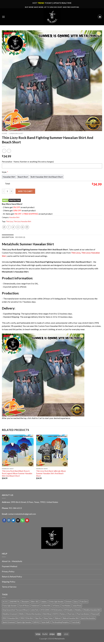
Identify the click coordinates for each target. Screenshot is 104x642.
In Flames (56, 606)
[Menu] (3, 17)
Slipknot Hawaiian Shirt (71, 618)
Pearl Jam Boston (83, 614)
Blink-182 (34, 602)
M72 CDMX (45, 610)
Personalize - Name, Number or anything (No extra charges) (28, 161)
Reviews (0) (20, 237)
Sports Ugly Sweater (24, 622)
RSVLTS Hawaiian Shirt (11, 618)
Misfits (21, 614)
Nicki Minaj (47, 614)
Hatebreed (35, 606)
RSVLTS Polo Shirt (27, 618)
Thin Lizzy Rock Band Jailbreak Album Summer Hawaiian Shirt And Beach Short (51, 473)
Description (8, 237)
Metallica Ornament (10, 614)
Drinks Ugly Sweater (56, 602)
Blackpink (25, 602)
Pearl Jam (71, 614)
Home (4, 133)
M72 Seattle (68, 610)
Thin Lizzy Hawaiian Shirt (22, 221)
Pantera (63, 614)
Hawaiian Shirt (16, 133)
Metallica (78, 610)
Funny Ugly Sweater (10, 606)
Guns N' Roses (24, 606)
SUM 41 (36, 622)
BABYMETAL (15, 602)
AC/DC (5, 602)
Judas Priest (77, 606)
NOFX (55, 614)
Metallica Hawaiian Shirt (92, 610)
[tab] (8, 237)
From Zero (84, 602)
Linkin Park (35, 610)
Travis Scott (75, 622)
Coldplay (43, 602)
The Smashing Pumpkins (60, 622)
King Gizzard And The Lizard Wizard (16, 610)
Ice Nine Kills (45, 606)
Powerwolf (95, 614)
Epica (76, 602)
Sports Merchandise (88, 618)
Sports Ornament (9, 622)
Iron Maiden (66, 606)
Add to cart (25, 191)
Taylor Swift (45, 622)
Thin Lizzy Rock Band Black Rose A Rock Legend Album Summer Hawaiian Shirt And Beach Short (17, 473)
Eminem (69, 602)
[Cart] (100, 17)
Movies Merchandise (33, 614)
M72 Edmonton (56, 610)
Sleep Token (48, 618)
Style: (5, 172)
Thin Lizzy (9, 221)
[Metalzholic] (52, 16)
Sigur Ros (38, 618)
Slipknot (57, 618)
